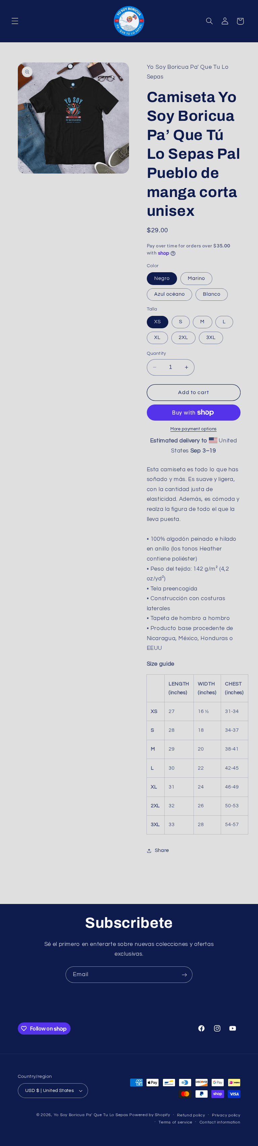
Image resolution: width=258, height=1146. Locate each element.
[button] (15, 21)
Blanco (211, 294)
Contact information (220, 1122)
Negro (162, 278)
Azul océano (169, 294)
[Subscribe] (184, 974)
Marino (196, 278)
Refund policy (191, 1115)
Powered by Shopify (149, 1115)
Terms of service (175, 1122)
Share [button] (162, 850)
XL (157, 337)
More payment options (193, 429)
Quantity (156, 353)
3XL (211, 337)
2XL (183, 337)
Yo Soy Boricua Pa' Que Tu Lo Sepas (91, 1115)
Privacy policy (226, 1115)
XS (157, 321)
